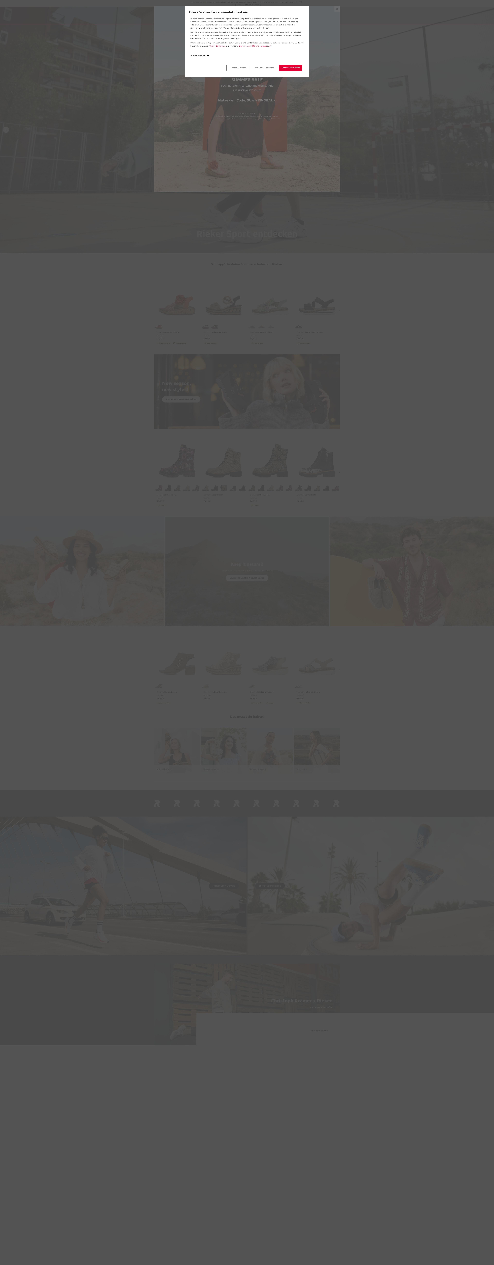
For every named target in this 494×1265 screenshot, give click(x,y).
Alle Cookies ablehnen (264, 68)
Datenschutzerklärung (249, 46)
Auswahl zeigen (198, 55)
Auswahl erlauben (238, 68)
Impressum (266, 46)
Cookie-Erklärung (217, 46)
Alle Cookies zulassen (290, 68)
